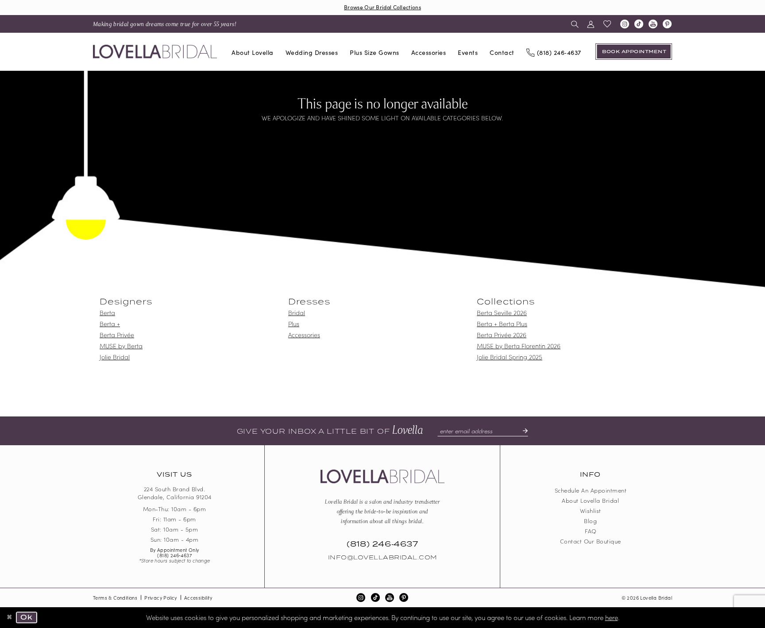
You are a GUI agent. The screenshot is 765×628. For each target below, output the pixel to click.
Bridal (296, 312)
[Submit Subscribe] (521, 430)
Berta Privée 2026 (501, 334)
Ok (26, 617)
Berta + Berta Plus (502, 323)
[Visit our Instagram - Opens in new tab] (625, 24)
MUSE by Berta (121, 345)
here (611, 617)
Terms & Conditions (115, 597)
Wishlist (590, 510)
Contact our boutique (590, 541)
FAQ (590, 531)
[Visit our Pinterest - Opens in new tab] (667, 24)
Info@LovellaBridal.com (382, 557)
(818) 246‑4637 (174, 555)
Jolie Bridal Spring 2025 (509, 356)
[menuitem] (165, 23)
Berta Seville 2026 (502, 312)
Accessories (304, 334)
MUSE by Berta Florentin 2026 (518, 345)
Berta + (110, 323)
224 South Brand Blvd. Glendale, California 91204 (175, 493)
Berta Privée (117, 334)
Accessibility (198, 597)
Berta (107, 312)
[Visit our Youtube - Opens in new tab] (653, 24)
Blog (590, 520)
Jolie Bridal (115, 356)
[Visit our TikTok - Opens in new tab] (639, 24)
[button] (591, 23)
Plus (293, 323)
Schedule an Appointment (591, 490)
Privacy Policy (160, 597)
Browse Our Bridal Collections (382, 7)
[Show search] (575, 23)
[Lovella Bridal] (155, 51)
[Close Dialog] (9, 617)
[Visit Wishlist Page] (607, 24)
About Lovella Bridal (590, 500)
